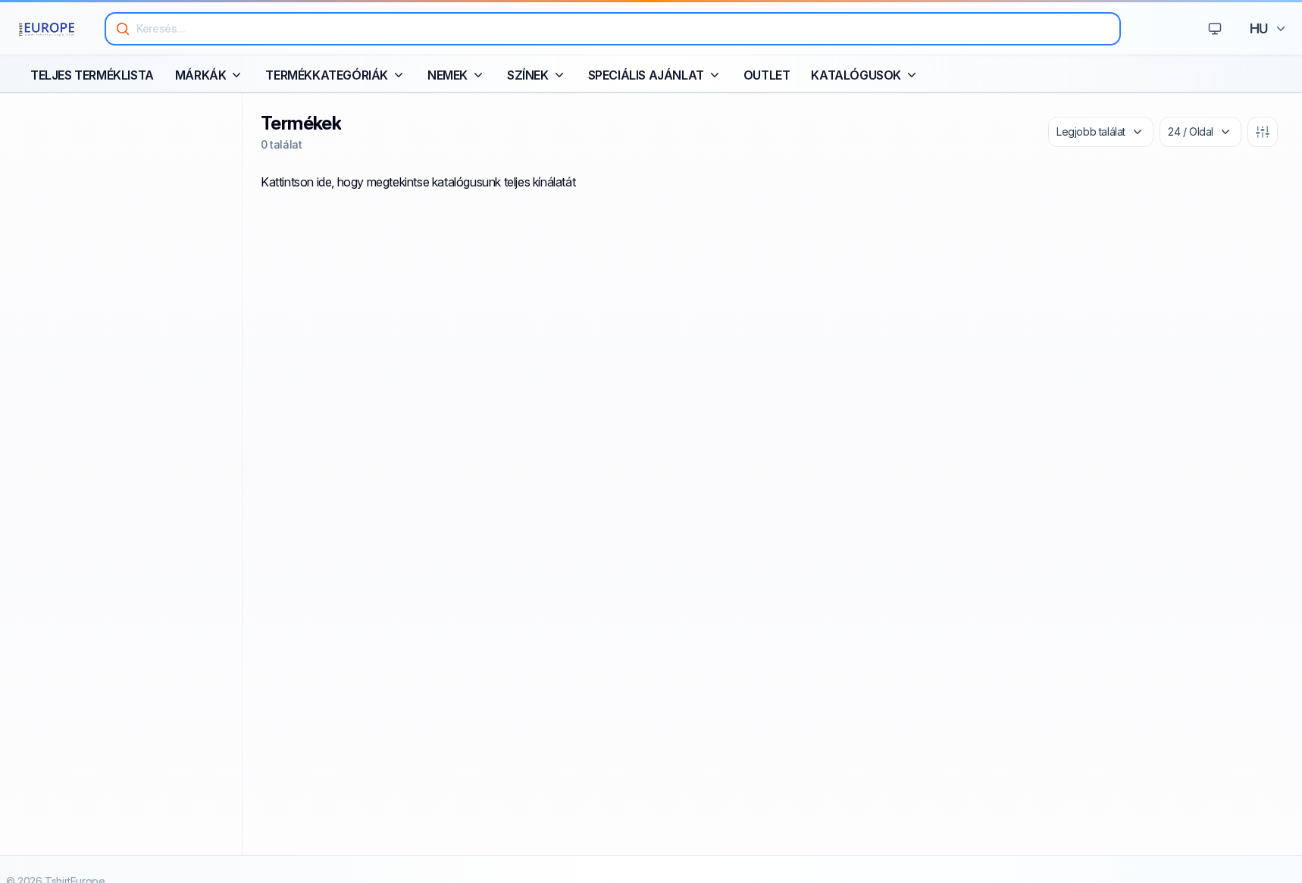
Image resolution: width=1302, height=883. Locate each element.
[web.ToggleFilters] (1262, 132)
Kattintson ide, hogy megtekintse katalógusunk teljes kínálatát (418, 181)
